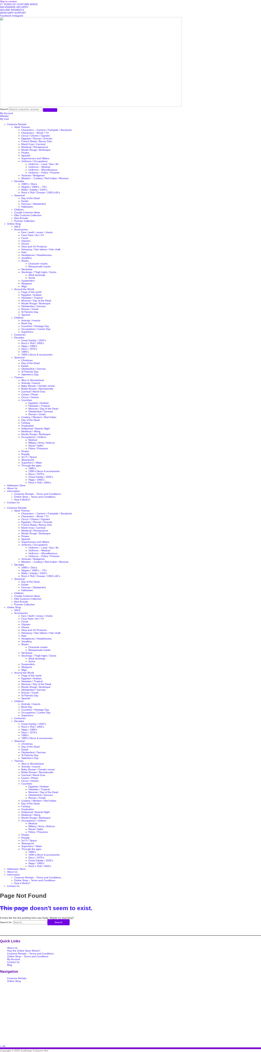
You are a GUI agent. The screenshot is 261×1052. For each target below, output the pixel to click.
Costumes (20, 334)
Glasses (25, 240)
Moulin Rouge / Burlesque (35, 149)
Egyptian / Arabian (31, 294)
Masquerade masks (39, 266)
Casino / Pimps (29, 394)
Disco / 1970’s (29, 348)
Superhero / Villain (31, 462)
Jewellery (26, 257)
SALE (17, 226)
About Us (12, 488)
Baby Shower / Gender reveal (38, 385)
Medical (32, 439)
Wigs (24, 286)
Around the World (24, 289)
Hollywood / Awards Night (35, 428)
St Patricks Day (29, 311)
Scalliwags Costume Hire (14, 907)
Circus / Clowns (30, 397)
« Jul (2, 1046)
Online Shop (14, 223)
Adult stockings (36, 275)
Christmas (27, 360)
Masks (25, 260)
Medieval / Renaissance (34, 147)
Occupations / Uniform (33, 437)
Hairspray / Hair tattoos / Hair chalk (41, 249)
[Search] (50, 110)
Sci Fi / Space (29, 457)
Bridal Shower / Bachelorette (37, 388)
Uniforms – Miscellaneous (42, 169)
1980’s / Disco (29, 184)
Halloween (27, 206)
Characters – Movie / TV (35, 132)
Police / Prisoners (38, 448)
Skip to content (8, 1)
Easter (25, 201)
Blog (9, 964)
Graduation (27, 425)
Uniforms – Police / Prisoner (44, 172)
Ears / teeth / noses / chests (37, 232)
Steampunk (27, 459)
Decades (19, 181)
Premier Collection (24, 220)
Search (4, 109)
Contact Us (13, 502)
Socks (31, 277)
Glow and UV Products (34, 246)
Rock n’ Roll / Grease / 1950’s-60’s (40, 192)
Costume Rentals (16, 124)
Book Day (26, 323)
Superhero (27, 331)
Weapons (26, 283)
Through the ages (31, 465)
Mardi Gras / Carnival (33, 144)
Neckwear (26, 269)
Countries (26, 400)
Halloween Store (16, 485)
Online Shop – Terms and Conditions (34, 496)
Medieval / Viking (30, 431)
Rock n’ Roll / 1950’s (32, 343)
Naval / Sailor (35, 445)
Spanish (25, 155)
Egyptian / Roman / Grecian (36, 138)
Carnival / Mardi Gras (33, 391)
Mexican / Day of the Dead (36, 300)
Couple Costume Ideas (27, 212)
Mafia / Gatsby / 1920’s (34, 189)
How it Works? (22, 499)
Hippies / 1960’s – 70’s (34, 186)
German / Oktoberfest (33, 203)
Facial (24, 238)
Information (13, 491)
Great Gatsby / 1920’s (33, 340)
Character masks (38, 263)
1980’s (25, 351)
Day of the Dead (30, 198)
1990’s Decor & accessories (37, 354)
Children (19, 209)
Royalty (25, 454)
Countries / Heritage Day (35, 326)
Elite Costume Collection (28, 215)
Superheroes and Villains (35, 158)
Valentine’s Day (30, 374)
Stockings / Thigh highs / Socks (38, 272)
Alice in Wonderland (32, 380)
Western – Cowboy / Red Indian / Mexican (45, 178)
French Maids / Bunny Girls (36, 141)
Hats (23, 252)
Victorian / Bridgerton (33, 175)
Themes (18, 377)
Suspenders (28, 280)
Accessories (21, 229)
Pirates (25, 152)
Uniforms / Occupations (34, 161)
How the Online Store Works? (23, 950)
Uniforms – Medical (39, 166)
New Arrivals (21, 218)
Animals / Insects (30, 320)
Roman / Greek (30, 309)
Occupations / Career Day (35, 329)
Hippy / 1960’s (29, 346)
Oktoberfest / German (33, 306)
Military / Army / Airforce (41, 442)
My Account (13, 959)
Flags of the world (31, 292)
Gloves (25, 243)
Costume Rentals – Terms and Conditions (37, 493)
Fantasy (25, 422)
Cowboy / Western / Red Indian (38, 417)
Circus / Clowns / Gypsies (35, 135)
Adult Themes (22, 127)
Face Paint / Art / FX (32, 235)
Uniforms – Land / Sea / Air (43, 164)
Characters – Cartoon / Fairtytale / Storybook (46, 130)
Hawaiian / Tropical (32, 297)
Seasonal (19, 195)
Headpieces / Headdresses (36, 255)
